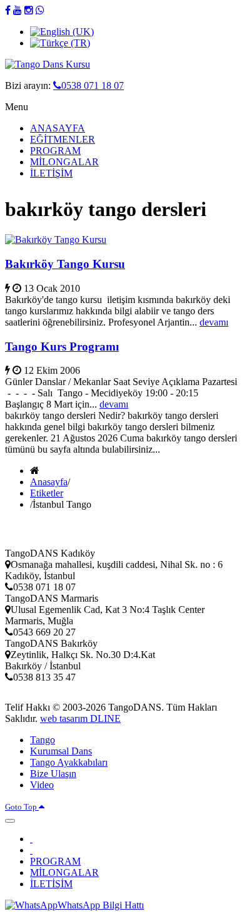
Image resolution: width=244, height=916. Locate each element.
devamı (214, 322)
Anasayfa (49, 481)
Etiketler (46, 493)
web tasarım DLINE (80, 718)
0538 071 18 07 (92, 85)
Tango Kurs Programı (62, 346)
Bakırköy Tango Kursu (65, 263)
